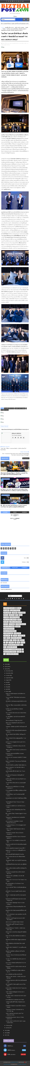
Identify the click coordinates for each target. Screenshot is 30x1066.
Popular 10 (5, 567)
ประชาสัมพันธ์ (22, 612)
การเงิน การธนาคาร (15, 610)
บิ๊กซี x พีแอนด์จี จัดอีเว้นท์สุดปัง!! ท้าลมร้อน (15, 854)
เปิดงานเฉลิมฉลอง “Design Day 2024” (14, 720)
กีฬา (11, 640)
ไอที (17, 614)
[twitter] (8, 1)
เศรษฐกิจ (18, 626)
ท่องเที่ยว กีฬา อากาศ (9, 27)
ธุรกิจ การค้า (7, 635)
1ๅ (6, 642)
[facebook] (6, 1)
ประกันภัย (6, 617)
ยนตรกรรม (11, 614)
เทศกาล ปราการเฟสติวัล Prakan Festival (14, 922)
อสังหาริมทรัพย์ (7, 612)
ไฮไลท (5, 644)
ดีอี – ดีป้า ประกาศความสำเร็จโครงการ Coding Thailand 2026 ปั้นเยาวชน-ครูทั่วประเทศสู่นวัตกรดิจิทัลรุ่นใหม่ (14, 506)
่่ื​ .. (4, 653)
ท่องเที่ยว (6, 621)
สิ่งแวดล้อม (6, 610)
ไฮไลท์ (4, 29)
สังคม (20, 614)
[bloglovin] (12, 1)
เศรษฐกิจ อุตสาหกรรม (9, 628)
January (8, 1027)
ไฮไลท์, (8, 44)
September (8, 677)
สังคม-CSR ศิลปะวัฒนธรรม (10, 631)
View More (26, 458)
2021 (6, 1035)
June (7, 684)
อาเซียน (19, 651)
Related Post (5, 458)
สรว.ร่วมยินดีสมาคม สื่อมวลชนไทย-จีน (14, 974)
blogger (5, 512)
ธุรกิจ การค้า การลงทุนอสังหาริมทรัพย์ (12, 649)
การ (22, 644)
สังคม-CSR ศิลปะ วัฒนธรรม (24, 23)
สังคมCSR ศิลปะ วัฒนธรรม (10, 651)
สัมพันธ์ (22, 640)
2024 (6, 668)
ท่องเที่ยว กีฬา (17, 633)
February (8, 1025)
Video (8, 637)
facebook (24, 512)
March (7, 691)
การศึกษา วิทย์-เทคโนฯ (5, 495)
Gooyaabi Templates (22, 1064)
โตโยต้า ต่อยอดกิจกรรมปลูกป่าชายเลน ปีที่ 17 (15, 848)
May (7, 686)
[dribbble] (14, 1)
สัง (18, 640)
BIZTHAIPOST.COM (14, 1062)
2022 (6, 1032)
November (8, 673)
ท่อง (5, 647)
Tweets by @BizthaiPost (6, 589)
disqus (14, 512)
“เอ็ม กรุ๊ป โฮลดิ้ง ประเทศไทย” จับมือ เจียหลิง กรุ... (16, 765)
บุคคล (14, 640)
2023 (6, 1030)
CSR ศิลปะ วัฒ (21, 635)
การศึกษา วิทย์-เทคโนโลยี (15, 621)
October (8, 675)
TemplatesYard (7, 1064)
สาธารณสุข (11, 624)
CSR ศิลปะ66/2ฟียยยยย (14, 644)
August (7, 680)
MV (4, 637)
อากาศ (22, 642)
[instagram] (21, 1)
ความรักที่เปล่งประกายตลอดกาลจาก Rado (15, 999)
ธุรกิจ (18, 642)
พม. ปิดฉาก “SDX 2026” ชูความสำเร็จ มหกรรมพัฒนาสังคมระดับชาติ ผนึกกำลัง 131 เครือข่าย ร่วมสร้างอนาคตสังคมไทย (14, 490)
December (8, 670)
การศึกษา (11, 642)
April (7, 689)
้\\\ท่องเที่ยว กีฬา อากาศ (12, 653)
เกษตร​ (3, 462)
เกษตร (15, 635)
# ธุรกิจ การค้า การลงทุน (20, 408)
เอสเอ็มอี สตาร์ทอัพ (8, 633)
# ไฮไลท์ (6, 410)
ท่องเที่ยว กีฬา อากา (12, 647)
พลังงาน (6, 614)
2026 (6, 664)
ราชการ (5, 624)
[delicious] (23, 1)
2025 (6, 666)
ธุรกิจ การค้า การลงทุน (19, 27)
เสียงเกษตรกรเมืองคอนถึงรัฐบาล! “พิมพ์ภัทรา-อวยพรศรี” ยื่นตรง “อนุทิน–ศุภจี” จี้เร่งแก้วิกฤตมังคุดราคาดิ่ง (14, 473)
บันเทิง (27, 27)
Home (2, 27)
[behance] (19, 1)
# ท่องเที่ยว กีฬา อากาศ (9, 408)
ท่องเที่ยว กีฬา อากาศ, (17, 43)
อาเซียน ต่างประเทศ (14, 617)
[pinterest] (10, 1)
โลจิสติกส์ (6, 640)
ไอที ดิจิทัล (14, 612)
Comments (24, 567)
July (7, 682)
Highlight (15, 567)
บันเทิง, (5, 44)
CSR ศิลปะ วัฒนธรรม (20, 624)
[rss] (17, 1)
